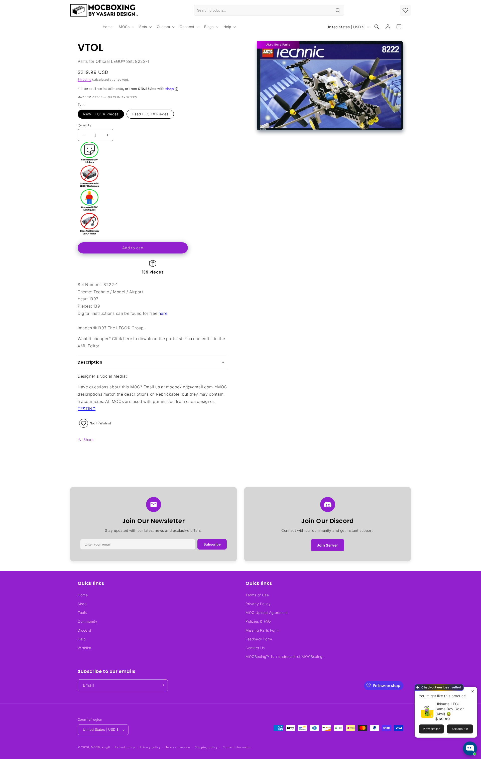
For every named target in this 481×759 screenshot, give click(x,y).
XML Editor (88, 345)
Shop (82, 603)
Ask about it (460, 729)
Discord (84, 630)
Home (83, 595)
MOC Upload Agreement (267, 612)
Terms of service (178, 747)
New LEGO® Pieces (101, 114)
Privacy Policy (258, 603)
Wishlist (84, 647)
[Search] (337, 10)
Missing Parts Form (262, 630)
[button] (126, 27)
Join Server (327, 545)
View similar (431, 729)
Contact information (237, 747)
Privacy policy (150, 747)
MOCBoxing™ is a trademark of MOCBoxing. (284, 656)
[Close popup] (472, 691)
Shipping (84, 79)
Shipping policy (206, 747)
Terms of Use (257, 595)
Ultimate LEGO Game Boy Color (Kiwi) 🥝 (449, 709)
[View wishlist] (405, 10)
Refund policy (125, 747)
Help (81, 639)
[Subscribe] (162, 685)
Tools (82, 612)
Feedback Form (259, 639)
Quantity (84, 125)
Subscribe (212, 544)
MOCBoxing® (100, 747)
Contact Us (255, 647)
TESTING (86, 408)
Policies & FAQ (258, 621)
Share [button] (88, 439)
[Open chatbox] (470, 748)
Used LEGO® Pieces (150, 114)
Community (87, 621)
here (163, 313)
